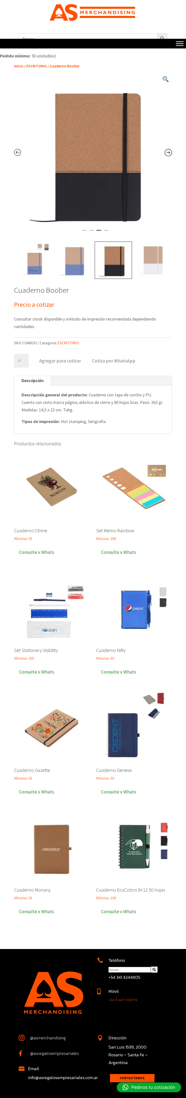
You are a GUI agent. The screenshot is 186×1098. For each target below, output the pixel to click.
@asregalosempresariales (54, 1053)
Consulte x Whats (36, 552)
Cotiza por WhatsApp (113, 361)
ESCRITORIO (36, 65)
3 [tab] (98, 232)
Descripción (33, 380)
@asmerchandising (48, 1038)
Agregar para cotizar (60, 361)
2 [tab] (91, 232)
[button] (113, 360)
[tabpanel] (93, 153)
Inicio (18, 65)
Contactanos (132, 1078)
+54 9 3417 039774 (122, 1000)
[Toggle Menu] (180, 43)
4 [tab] (106, 232)
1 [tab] (84, 232)
